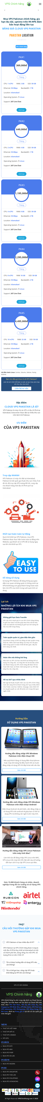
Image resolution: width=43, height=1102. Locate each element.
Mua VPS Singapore (10, 1072)
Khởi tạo (21, 110)
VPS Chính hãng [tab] (21, 46)
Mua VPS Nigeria (9, 1064)
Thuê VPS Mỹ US (8, 1032)
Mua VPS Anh (7, 1049)
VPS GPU (6, 1038)
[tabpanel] (21, 210)
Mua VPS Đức (8, 1046)
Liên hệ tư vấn (21, 388)
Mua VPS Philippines (10, 1078)
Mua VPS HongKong (10, 1081)
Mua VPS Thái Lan (9, 1075)
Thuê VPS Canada (9, 1035)
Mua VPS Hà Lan (9, 1056)
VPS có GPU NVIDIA (21, 985)
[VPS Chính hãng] (16, 4)
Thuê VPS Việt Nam (9, 1028)
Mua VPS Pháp (8, 1053)
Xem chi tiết (21, 770)
